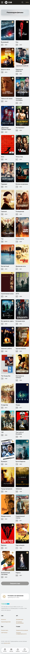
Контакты (3, 619)
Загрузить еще (15, 583)
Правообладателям (5, 621)
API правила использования (20, 622)
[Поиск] (22, 2)
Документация (19, 619)
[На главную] (8, 2)
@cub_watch (7, 643)
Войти (27, 2)
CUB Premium (4, 632)
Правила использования (22, 630)
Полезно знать (4, 630)
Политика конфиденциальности (21, 633)
